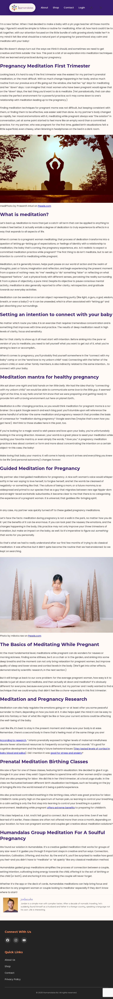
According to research (13, 740)
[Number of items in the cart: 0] (101, 8)
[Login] (91, 8)
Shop (8, 966)
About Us (10, 960)
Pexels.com (44, 206)
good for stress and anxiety (66, 753)
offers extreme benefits (61, 807)
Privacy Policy (13, 979)
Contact (9, 973)
